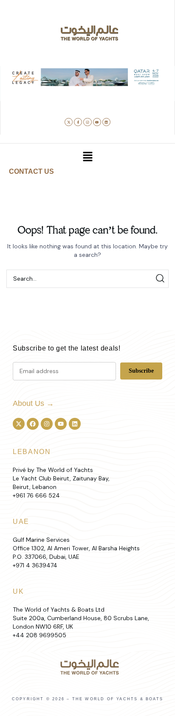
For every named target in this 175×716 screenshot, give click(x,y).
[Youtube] (97, 122)
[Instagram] (87, 122)
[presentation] (13, 93)
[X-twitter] (69, 122)
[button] (61, 97)
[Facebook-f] (78, 122)
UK (18, 591)
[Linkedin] (106, 122)
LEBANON (32, 451)
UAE (21, 521)
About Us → (33, 403)
